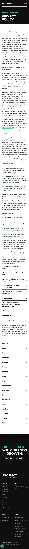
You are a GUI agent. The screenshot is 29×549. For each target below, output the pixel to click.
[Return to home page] (6, 3)
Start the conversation (14, 458)
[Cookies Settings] (2, 546)
